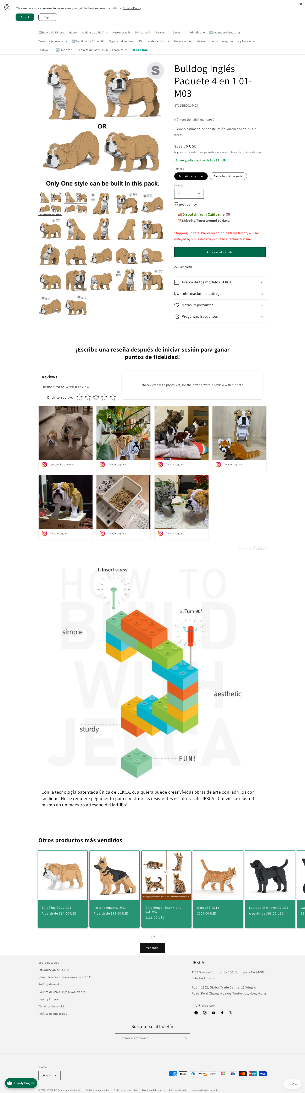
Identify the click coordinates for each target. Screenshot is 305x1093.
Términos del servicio (153, 1089)
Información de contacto (205, 1089)
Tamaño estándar (191, 176)
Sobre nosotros (48, 962)
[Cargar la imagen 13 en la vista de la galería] (101, 255)
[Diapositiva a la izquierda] (143, 936)
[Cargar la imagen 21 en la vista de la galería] (152, 280)
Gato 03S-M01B (208, 908)
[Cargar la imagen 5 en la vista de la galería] (152, 203)
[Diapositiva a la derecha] (161, 936)
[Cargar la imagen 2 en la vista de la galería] (75, 203)
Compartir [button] (185, 267)
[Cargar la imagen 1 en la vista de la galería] (50, 203)
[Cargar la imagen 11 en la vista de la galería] (50, 255)
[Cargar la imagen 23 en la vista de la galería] (75, 306)
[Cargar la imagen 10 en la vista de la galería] (152, 229)
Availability (188, 204)
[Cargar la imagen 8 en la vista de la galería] (101, 229)
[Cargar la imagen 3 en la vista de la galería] (101, 203)
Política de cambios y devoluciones (61, 991)
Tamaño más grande (228, 176)
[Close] (301, 4)
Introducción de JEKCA (53, 970)
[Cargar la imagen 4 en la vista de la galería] (126, 203)
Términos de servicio (52, 1006)
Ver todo (152, 948)
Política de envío (178, 1089)
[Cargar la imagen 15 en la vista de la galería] (152, 255)
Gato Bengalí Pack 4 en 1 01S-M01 (163, 909)
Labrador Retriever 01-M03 (268, 908)
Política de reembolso (98, 1089)
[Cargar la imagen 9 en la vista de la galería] (126, 229)
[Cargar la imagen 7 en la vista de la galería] (75, 229)
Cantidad (179, 185)
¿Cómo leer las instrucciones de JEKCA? (65, 977)
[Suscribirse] (185, 1038)
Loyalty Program (49, 999)
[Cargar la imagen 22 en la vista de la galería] (50, 306)
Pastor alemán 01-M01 (110, 908)
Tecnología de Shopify (70, 1090)
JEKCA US (52, 1090)
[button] (95, 32)
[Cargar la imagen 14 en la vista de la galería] (126, 255)
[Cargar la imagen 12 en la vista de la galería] (75, 255)
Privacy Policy (132, 8)
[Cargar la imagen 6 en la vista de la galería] (50, 229)
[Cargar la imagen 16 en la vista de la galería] (50, 280)
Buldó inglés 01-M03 (56, 908)
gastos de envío (213, 152)
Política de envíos (50, 984)
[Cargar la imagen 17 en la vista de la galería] (75, 280)
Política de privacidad (52, 1014)
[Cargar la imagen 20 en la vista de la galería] (126, 280)
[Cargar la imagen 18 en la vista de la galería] (101, 280)
